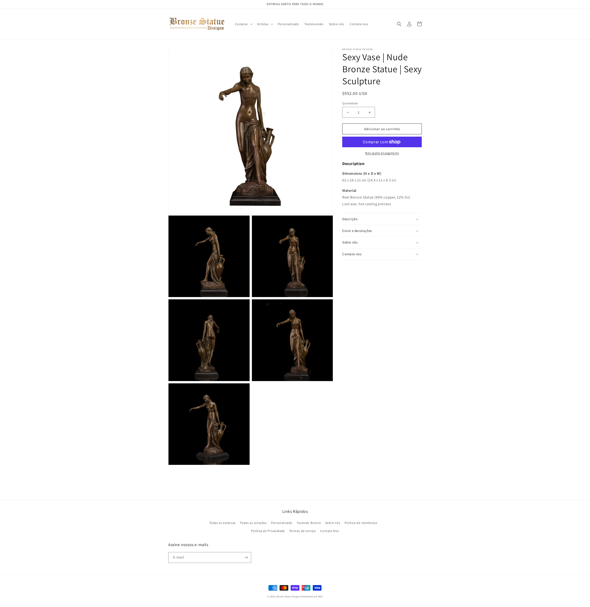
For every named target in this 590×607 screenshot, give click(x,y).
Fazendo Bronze (309, 523)
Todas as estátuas (222, 523)
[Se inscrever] (246, 557)
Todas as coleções (253, 523)
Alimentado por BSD (312, 596)
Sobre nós (332, 523)
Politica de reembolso (361, 523)
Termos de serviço (302, 531)
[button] (243, 24)
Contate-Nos (329, 531)
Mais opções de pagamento (382, 153)
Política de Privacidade (268, 531)
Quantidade (350, 103)
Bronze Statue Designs (288, 596)
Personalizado (281, 523)
